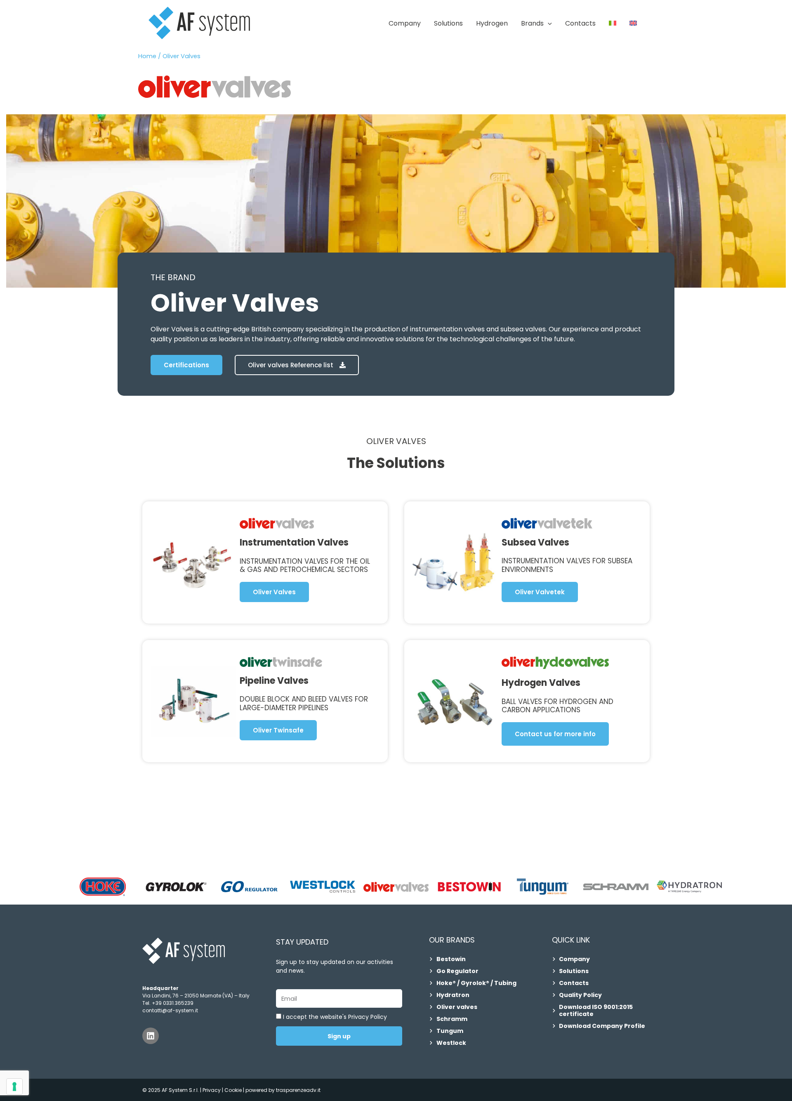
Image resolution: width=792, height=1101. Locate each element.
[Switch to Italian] (612, 23)
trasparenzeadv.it (298, 1090)
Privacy (212, 1090)
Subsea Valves (535, 542)
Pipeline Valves (274, 680)
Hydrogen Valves (541, 682)
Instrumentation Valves (294, 542)
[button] (548, 23)
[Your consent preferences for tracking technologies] (14, 1086)
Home (147, 56)
